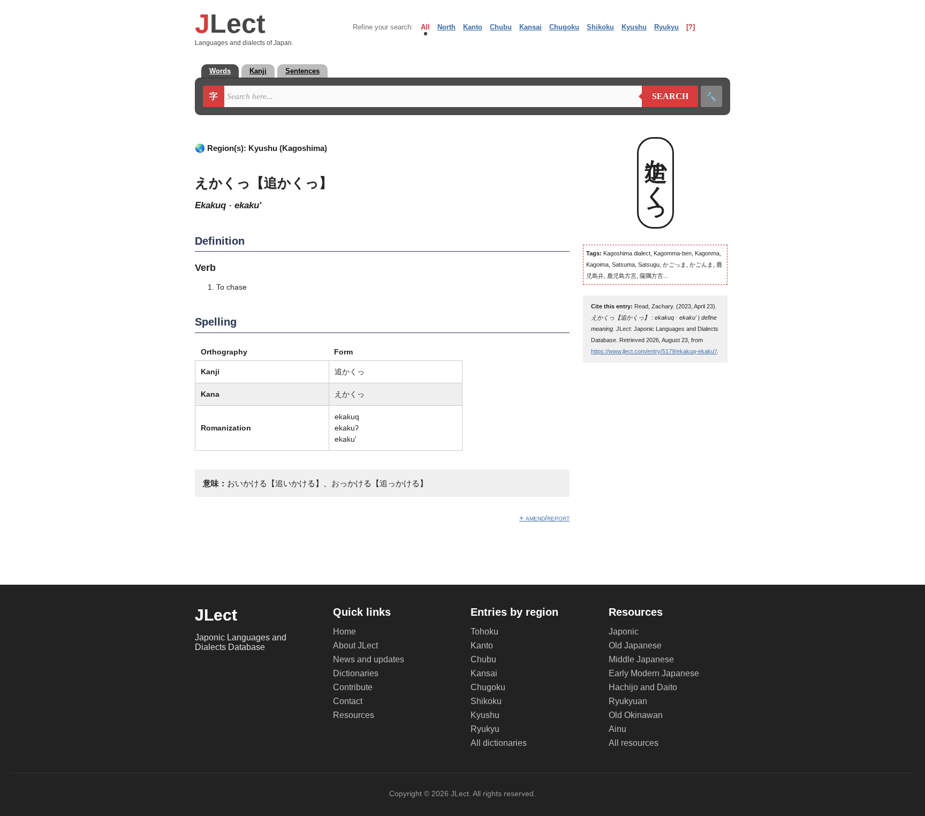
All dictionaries (499, 742)
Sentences (302, 71)
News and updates (368, 659)
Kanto (472, 27)
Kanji (258, 71)
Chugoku (564, 27)
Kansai (530, 27)
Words (220, 71)
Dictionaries (355, 673)
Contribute (353, 687)
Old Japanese (635, 645)
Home (344, 631)
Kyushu (634, 27)
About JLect (355, 645)
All (425, 27)
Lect (230, 24)
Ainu (617, 729)
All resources (633, 742)
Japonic (624, 631)
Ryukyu (666, 27)
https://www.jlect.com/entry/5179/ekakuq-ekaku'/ (654, 351)
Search (665, 96)
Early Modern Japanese (654, 673)
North (446, 27)
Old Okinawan (636, 715)
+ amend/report (544, 517)
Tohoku (484, 631)
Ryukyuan (628, 701)
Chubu (501, 27)
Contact (347, 701)
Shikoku (600, 27)
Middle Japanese (641, 659)
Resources (353, 715)
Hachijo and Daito (643, 687)
